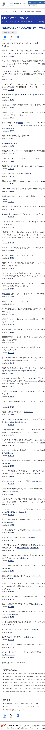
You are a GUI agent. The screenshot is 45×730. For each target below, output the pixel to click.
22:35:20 (11, 407)
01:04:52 (11, 640)
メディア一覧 (5, 728)
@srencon (7, 71)
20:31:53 (11, 243)
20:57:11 (11, 279)
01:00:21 (11, 632)
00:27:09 (11, 550)
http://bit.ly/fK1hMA (10, 512)
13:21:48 (11, 66)
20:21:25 (11, 227)
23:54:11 (11, 494)
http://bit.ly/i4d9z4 (20, 94)
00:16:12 (11, 532)
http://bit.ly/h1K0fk (11, 422)
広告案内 (17, 728)
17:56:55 (11, 108)
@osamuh (5, 214)
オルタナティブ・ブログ (7, 11)
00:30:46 (11, 561)
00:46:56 (11, 592)
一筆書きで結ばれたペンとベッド (14, 710)
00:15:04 (11, 525)
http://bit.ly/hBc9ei (36, 53)
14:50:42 (11, 90)
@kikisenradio (17, 419)
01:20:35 (11, 657)
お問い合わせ (25, 728)
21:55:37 (11, 353)
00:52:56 (11, 617)
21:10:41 (11, 304)
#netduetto (11, 128)
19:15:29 (11, 154)
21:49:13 (11, 332)
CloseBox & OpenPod (20, 11)
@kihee (4, 301)
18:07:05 (11, 118)
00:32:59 (11, 571)
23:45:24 (11, 456)
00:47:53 (11, 599)
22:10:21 (11, 373)
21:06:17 (11, 289)
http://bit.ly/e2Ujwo (38, 94)
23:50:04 (11, 484)
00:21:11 (11, 540)
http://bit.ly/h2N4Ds (27, 125)
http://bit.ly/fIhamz (23, 548)
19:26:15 (11, 161)
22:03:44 (11, 363)
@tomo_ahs (8, 481)
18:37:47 (11, 131)
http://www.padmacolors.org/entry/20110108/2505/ (18, 371)
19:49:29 (11, 191)
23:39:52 (11, 435)
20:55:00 (11, 258)
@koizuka (31, 391)
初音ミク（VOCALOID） (9, 32)
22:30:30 (11, 397)
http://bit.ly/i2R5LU (18, 391)
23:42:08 (11, 445)
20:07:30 (11, 217)
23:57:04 (11, 504)
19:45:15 (11, 184)
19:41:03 (11, 176)
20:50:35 (11, 250)
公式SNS (11, 728)
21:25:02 (11, 325)
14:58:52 (11, 100)
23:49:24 (11, 476)
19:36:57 (11, 169)
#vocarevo (40, 166)
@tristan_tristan (7, 357)
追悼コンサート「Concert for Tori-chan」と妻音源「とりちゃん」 (23, 707)
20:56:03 (11, 268)
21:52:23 (11, 342)
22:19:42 (11, 386)
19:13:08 (11, 146)
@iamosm (19, 123)
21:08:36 (11, 296)
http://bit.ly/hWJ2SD (8, 655)
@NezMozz (28, 319)
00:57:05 (11, 624)
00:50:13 (11, 607)
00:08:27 (11, 515)
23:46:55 (11, 466)
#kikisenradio (28, 412)
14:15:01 (11, 79)
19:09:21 (11, 138)
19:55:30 (11, 209)
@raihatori (5, 143)
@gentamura (6, 294)
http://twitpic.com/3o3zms (10, 322)
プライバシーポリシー (35, 728)
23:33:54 (11, 425)
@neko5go (32, 378)
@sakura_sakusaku (10, 378)
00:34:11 (11, 578)
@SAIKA (5, 255)
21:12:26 (11, 314)
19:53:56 (11, 202)
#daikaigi (5, 128)
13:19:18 (11, 56)
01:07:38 (11, 647)
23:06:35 (11, 414)
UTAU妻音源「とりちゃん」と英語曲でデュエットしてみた (21, 703)
